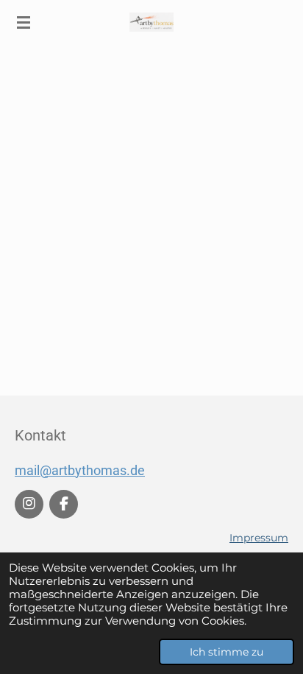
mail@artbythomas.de (80, 470)
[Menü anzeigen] (23, 22)
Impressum (258, 537)
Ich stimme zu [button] (226, 652)
